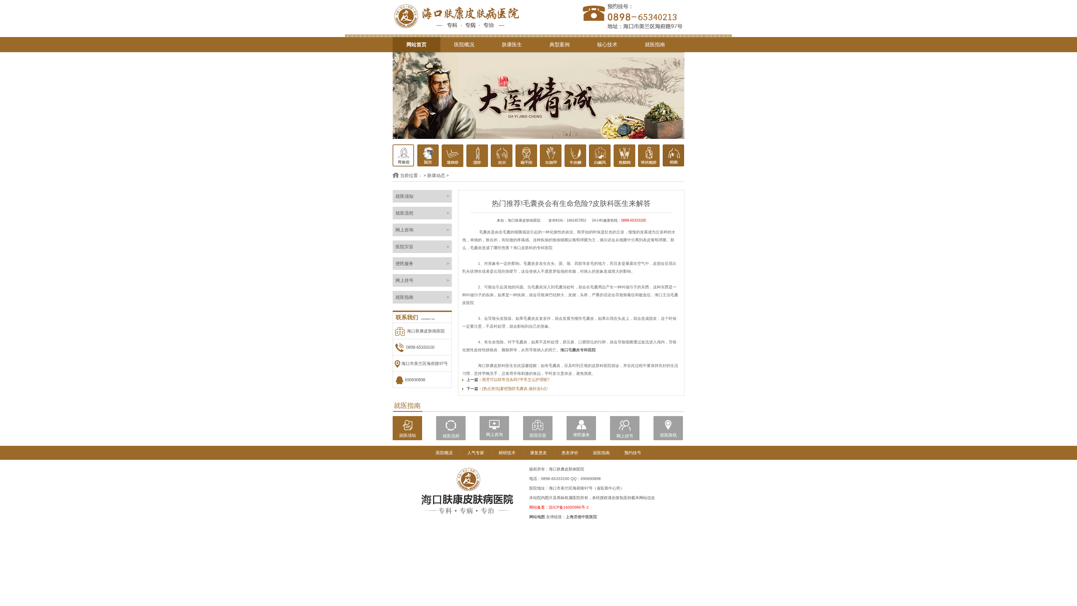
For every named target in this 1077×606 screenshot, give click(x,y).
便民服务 (422, 263)
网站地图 (537, 517)
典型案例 (559, 44)
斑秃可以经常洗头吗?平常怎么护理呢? (515, 379)
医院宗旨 (422, 246)
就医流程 (422, 213)
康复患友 (538, 452)
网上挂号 (422, 280)
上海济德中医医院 (581, 517)
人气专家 (475, 452)
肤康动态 (436, 175)
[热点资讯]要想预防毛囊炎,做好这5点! (515, 388)
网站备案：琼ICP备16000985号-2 (559, 507)
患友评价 (569, 452)
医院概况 (464, 44)
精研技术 (507, 452)
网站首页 (416, 44)
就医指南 (655, 44)
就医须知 (422, 196)
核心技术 (607, 44)
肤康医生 (512, 44)
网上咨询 (422, 230)
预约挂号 (632, 452)
